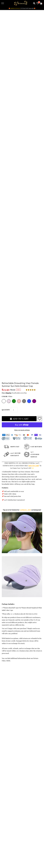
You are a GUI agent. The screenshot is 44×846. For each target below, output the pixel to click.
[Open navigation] (2, 3)
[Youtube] (23, 760)
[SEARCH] (34, 3)
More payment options (22, 430)
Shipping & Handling (9, 699)
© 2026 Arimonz (7, 835)
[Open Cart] (41, 3)
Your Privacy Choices (9, 709)
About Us (5, 725)
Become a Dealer (8, 730)
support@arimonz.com (15, 631)
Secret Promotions (8, 722)
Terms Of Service (8, 692)
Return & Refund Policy (10, 697)
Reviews (5, 702)
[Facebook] (4, 760)
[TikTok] (35, 760)
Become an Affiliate (8, 732)
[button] (31, 390)
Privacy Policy (7, 694)
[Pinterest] (16, 760)
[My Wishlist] (38, 3)
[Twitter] (10, 760)
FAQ (3, 727)
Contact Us (6, 707)
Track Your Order (8, 689)
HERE (8, 661)
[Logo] (21, 3)
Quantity (6, 410)
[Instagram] (29, 760)
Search (4, 704)
